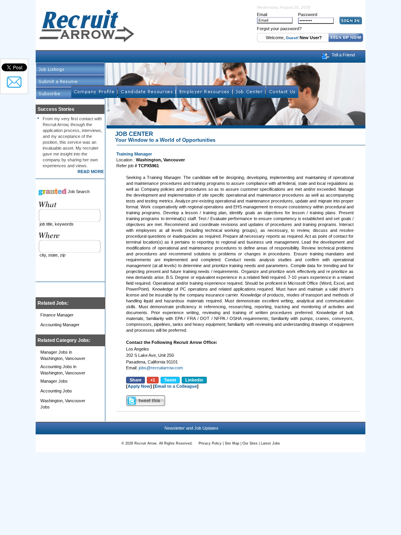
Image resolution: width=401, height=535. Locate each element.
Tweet (170, 380)
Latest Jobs (270, 443)
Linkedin (194, 380)
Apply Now (139, 386)
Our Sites (250, 443)
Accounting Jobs (56, 391)
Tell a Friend (343, 54)
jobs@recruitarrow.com (161, 367)
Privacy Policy (210, 443)
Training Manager (134, 154)
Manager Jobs (54, 381)
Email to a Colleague (176, 386)
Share (135, 380)
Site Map (232, 443)
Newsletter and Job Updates (191, 428)
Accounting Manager (59, 324)
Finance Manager (57, 315)
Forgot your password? (279, 28)
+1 (152, 380)
